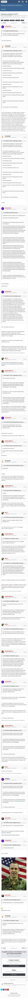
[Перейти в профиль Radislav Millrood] (2, 371)
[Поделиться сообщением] (25, 27)
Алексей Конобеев (8, 15)
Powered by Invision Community (14, 996)
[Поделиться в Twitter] (2, 990)
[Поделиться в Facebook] (4, 990)
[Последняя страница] (26, 23)
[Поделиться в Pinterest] (8, 990)
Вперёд (23, 22)
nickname (11, 831)
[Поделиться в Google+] (6, 990)
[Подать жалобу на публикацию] (24, 27)
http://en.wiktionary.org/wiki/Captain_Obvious (10, 834)
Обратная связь (14, 993)
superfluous (3, 832)
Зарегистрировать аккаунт (14, 965)
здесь (7, 106)
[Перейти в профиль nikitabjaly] (2, 779)
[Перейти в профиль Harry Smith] (2, 818)
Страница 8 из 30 (14, 948)
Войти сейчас (14, 974)
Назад (4, 22)
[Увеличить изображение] (14, 873)
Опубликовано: (10, 27)
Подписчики (12, 979)
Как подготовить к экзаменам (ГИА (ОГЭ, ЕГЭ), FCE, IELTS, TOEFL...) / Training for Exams (14, 17)
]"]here (7, 283)
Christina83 (7, 46)
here (4, 286)
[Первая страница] (1, 23)
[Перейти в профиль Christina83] (2, 46)
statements (8, 832)
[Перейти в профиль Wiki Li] (2, 359)
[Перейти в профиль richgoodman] (2, 26)
